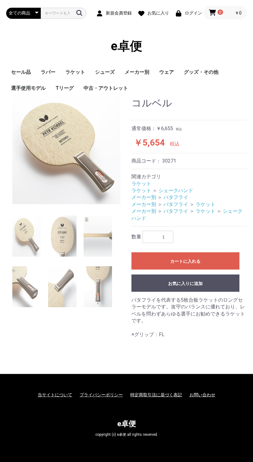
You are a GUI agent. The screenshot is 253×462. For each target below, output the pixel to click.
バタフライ (176, 197)
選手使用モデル (28, 88)
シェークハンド (176, 190)
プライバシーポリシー (101, 394)
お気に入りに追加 (185, 283)
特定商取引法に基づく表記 (156, 394)
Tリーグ (65, 88)
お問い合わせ (202, 394)
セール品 (21, 72)
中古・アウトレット (106, 88)
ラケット (75, 72)
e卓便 (126, 46)
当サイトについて (55, 394)
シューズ (105, 72)
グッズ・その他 (201, 72)
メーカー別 (137, 72)
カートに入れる (185, 261)
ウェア (166, 72)
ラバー (48, 72)
